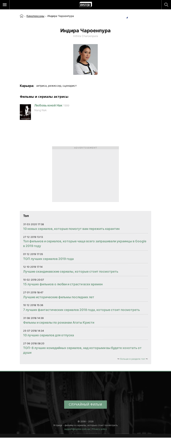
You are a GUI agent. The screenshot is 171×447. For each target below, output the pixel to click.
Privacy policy (99, 429)
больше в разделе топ (132, 358)
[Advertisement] (85, 174)
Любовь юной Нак (48, 105)
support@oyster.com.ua (77, 429)
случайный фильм (85, 404)
